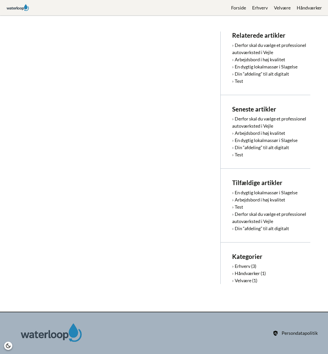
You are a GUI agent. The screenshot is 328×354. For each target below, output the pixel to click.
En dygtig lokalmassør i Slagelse (266, 66)
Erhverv (260, 8)
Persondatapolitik (300, 333)
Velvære (282, 8)
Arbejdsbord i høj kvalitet (260, 59)
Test (239, 81)
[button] (8, 346)
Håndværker (309, 8)
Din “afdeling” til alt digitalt (262, 74)
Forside (238, 8)
